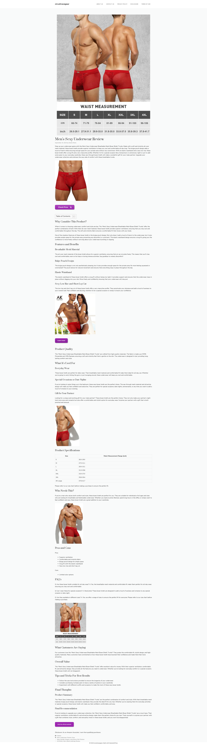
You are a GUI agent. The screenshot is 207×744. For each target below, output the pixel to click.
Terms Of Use (145, 4)
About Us (100, 4)
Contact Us (110, 4)
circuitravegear (62, 4)
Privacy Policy (122, 4)
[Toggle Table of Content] (73, 216)
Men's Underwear (62, 737)
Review (69, 737)
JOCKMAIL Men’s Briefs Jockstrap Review (68, 741)
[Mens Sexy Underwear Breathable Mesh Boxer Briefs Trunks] (71, 200)
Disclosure (134, 4)
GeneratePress (113, 743)
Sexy (73, 737)
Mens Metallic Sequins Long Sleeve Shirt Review (70, 739)
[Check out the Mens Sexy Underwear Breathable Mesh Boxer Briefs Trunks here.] (65, 211)
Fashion (59, 735)
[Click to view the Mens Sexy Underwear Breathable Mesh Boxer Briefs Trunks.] (64, 728)
